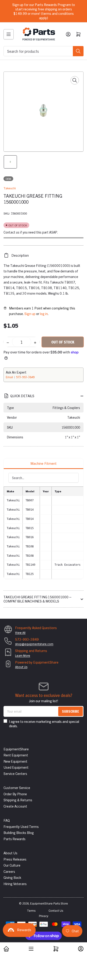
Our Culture (11, 865)
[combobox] (43, 51)
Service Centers (15, 773)
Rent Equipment (15, 755)
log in (44, 313)
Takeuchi (9, 188)
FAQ (6, 820)
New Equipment (15, 761)
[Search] (78, 51)
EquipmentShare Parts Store (49, 903)
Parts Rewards (14, 838)
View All (20, 632)
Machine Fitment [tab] (43, 463)
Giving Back (12, 877)
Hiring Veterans (15, 883)
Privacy (43, 916)
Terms (31, 910)
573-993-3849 (25, 377)
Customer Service (16, 787)
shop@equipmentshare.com (34, 644)
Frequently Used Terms (21, 826)
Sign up (29, 313)
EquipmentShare (16, 749)
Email (10, 377)
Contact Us (55, 910)
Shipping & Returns (17, 800)
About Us (21, 667)
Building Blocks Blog (18, 832)
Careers (9, 871)
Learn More (22, 655)
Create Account (15, 806)
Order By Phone (15, 794)
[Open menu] (8, 34)
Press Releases (14, 859)
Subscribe (70, 711)
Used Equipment (16, 767)
